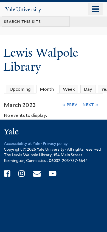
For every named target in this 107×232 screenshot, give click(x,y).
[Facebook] (7, 173)
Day (88, 89)
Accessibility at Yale (22, 143)
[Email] (37, 173)
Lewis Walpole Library (41, 59)
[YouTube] (52, 173)
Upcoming (20, 89)
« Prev (69, 104)
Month (48, 89)
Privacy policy (55, 143)
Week (69, 89)
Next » (90, 104)
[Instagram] (21, 173)
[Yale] (12, 132)
